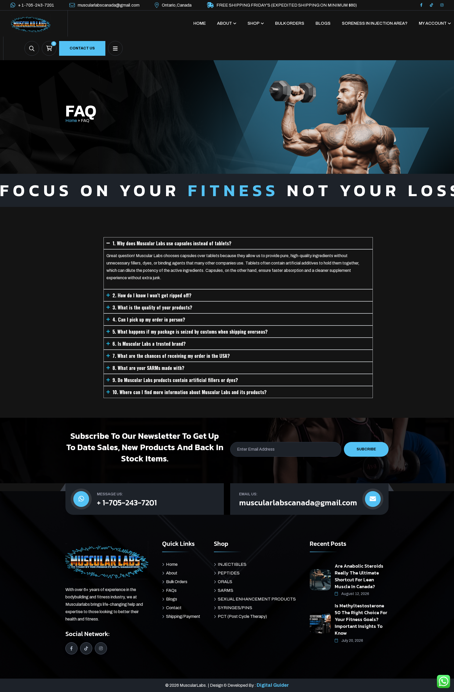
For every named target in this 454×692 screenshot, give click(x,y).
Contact (174, 608)
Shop (253, 23)
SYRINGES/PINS (235, 608)
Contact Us (82, 48)
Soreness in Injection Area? (374, 23)
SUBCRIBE (366, 449)
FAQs (171, 590)
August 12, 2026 (354, 594)
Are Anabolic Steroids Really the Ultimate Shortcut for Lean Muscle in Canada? (359, 576)
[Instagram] (441, 5)
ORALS (225, 581)
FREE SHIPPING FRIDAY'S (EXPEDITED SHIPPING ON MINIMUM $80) (286, 5)
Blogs (323, 23)
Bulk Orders (289, 23)
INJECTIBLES (232, 564)
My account (433, 23)
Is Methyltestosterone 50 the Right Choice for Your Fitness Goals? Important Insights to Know (361, 619)
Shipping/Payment (183, 616)
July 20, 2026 (351, 641)
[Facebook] (421, 5)
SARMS (225, 590)
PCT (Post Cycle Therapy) (242, 616)
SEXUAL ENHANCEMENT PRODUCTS (257, 599)
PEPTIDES (229, 573)
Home (199, 23)
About (224, 23)
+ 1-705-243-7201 (36, 5)
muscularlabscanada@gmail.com (109, 5)
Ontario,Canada (177, 5)
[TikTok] (431, 5)
